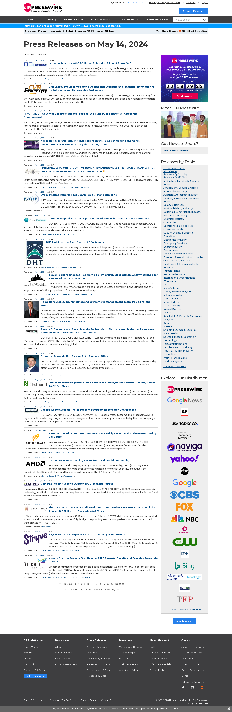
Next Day (110, 589)
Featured (92, 652)
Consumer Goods (173, 229)
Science (167, 326)
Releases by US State (99, 670)
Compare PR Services (36, 670)
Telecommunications (175, 343)
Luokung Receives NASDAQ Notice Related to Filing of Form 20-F (90, 63)
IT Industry (169, 281)
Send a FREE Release (175, 150)
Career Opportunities (193, 670)
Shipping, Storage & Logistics (180, 330)
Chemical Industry (173, 218)
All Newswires (62, 647)
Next (118, 584)
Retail (166, 323)
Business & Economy (50, 267)
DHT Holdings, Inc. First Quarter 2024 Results (75, 242)
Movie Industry (172, 302)
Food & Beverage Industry (70, 550)
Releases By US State (175, 177)
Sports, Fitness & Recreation (179, 337)
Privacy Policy (88, 700)
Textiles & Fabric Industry (178, 347)
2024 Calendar (94, 589)
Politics (167, 312)
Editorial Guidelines (161, 652)
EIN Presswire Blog (191, 652)
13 (100, 584)
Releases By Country (175, 174)
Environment (170, 250)
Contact (190, 2)
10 (88, 584)
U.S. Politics (170, 354)
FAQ (152, 647)
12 (96, 584)
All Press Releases (97, 647)
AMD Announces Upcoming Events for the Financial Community (89, 460)
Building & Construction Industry (182, 211)
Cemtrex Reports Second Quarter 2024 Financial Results (77, 483)
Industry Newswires (66, 664)
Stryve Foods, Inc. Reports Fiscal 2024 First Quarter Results (87, 534)
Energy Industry (172, 246)
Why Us (28, 652)
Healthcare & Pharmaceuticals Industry (58, 234)
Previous (67, 584)
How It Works (31, 647)
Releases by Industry (98, 658)
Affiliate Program (127, 652)
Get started (113, 26)
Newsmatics (176, 700)
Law (165, 284)
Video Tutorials (158, 658)
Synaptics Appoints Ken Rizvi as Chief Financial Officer (75, 356)
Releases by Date (96, 675)
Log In (205, 2)
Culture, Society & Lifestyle (78, 187)
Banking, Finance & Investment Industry (58, 79)
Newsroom (187, 658)
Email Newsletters (198, 31)
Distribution (30, 664)
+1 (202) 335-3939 (133, 2)
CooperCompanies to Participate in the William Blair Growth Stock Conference (99, 218)
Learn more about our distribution (182, 609)
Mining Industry (172, 298)
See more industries (174, 366)
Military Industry (172, 295)
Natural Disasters (173, 309)
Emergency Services (175, 243)
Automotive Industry (175, 191)
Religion (168, 319)
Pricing (164, 2)
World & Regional (173, 361)
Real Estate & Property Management (77, 294)
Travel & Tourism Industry (178, 350)
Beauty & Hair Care (174, 205)
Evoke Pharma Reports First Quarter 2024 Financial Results (79, 194)
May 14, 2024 (40, 60)
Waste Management (175, 357)
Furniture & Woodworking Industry (183, 257)
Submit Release (193, 11)
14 (104, 584)
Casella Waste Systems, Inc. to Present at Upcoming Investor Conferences (88, 409)
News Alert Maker (128, 670)
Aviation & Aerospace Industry (180, 194)
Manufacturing (171, 288)
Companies (80, 321)
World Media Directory (167, 31)
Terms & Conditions (34, 700)
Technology (56, 375)
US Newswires (63, 658)
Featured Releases (174, 168)
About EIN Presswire (192, 647)
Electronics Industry (175, 239)
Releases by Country (98, 664)
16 (111, 584)
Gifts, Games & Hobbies (176, 260)
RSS (183, 31)
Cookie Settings (110, 700)
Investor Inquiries (191, 664)
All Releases (170, 171)
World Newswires (64, 652)
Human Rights (171, 270)
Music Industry (171, 305)
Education (169, 236)
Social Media (170, 333)
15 (108, 584)
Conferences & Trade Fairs (178, 225)
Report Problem (159, 670)
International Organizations (179, 277)
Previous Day (75, 589)
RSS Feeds (124, 658)
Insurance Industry (174, 274)
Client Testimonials (160, 664)
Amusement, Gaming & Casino (54, 187)
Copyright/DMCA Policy (63, 700)
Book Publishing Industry (178, 208)
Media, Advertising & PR (69, 267)
